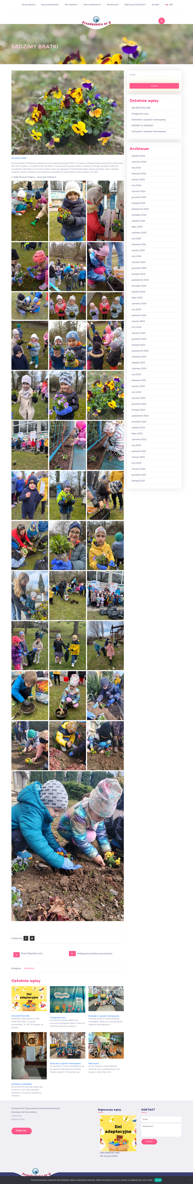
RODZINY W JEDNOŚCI (21, 1084)
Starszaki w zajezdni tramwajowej (65, 1063)
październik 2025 (140, 209)
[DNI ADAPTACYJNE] (118, 1133)
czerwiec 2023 (139, 368)
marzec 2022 (138, 457)
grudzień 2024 (139, 268)
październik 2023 (140, 351)
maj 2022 (136, 445)
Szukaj (156, 28)
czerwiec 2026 (139, 162)
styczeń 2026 (138, 191)
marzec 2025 (138, 250)
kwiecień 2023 (139, 380)
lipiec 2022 (137, 433)
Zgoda (158, 1180)
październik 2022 (140, 416)
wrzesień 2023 (139, 356)
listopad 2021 (138, 481)
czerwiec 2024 (139, 303)
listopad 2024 (138, 274)
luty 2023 (136, 392)
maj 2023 (136, 374)
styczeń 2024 (138, 333)
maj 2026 (136, 167)
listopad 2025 (138, 203)
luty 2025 (136, 256)
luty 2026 (136, 185)
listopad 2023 (138, 345)
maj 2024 (136, 309)
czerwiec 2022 (139, 439)
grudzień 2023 (139, 339)
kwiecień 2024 (139, 315)
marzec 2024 (138, 321)
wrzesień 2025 (139, 215)
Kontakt (155, 4)
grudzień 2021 (139, 475)
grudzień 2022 (139, 404)
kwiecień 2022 (139, 451)
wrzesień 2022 (139, 421)
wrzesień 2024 (139, 286)
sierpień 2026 (138, 156)
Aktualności (29, 968)
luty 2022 (136, 463)
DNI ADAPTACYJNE (20, 1016)
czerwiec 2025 (139, 232)
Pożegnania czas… (58, 1017)
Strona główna (28, 4)
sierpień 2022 (138, 427)
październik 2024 (140, 280)
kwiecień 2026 (139, 173)
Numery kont (113, 4)
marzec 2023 (138, 386)
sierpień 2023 (138, 362)
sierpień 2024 (138, 291)
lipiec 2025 (137, 227)
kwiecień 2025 (139, 244)
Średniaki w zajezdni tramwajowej (103, 1016)
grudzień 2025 (139, 197)
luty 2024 (136, 327)
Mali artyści (93, 1063)
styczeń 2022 (138, 469)
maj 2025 (136, 238)
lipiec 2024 (137, 297)
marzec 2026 (138, 179)
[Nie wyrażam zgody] (189, 1180)
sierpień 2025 (138, 221)
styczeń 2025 (138, 262)
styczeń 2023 (138, 398)
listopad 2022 (138, 410)
